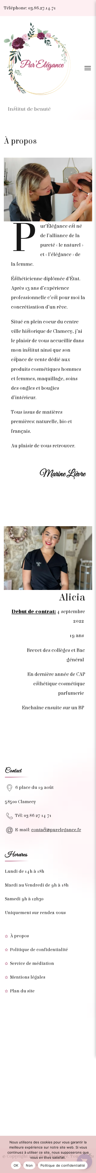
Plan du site (22, 991)
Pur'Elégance (30, 100)
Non (29, 1165)
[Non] (89, 1154)
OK (16, 1165)
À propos (19, 936)
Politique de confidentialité (39, 949)
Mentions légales (27, 977)
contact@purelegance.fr (56, 830)
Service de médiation (32, 963)
